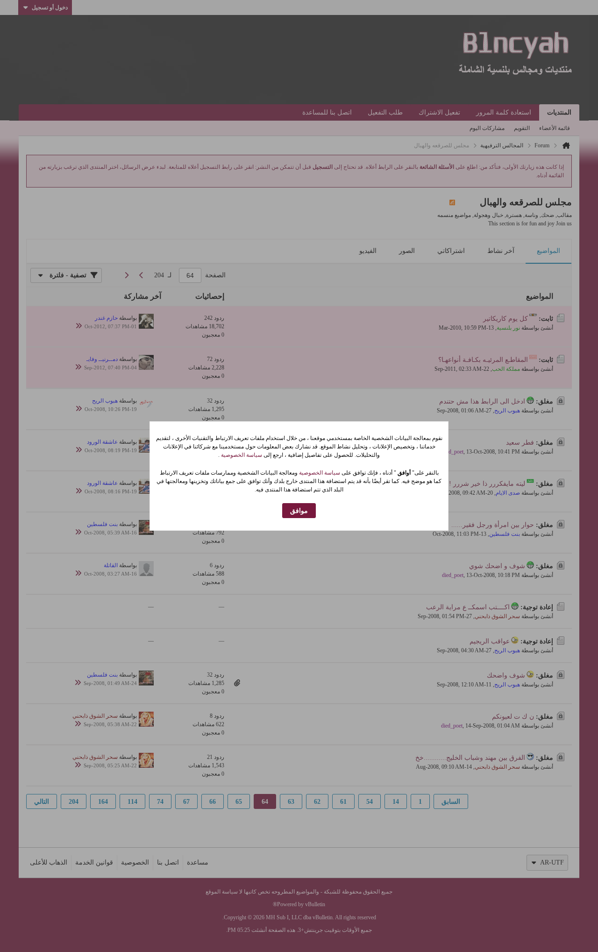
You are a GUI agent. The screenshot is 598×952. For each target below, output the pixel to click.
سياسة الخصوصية (241, 455)
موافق (299, 510)
